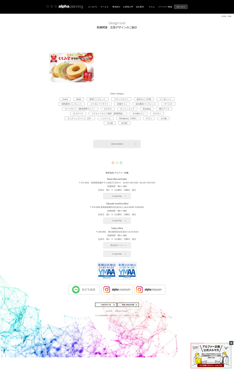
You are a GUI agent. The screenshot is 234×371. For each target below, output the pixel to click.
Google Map (117, 196)
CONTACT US (106, 305)
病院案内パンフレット (72, 104)
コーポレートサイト (99, 104)
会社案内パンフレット (146, 104)
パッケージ (106, 118)
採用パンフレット (98, 99)
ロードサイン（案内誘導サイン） (80, 109)
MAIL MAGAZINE (128, 305)
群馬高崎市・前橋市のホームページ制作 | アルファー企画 (119, 315)
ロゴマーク (78, 113)
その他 (163, 118)
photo (78, 99)
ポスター (157, 113)
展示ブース (164, 109)
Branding (147, 109)
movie (65, 99)
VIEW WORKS (117, 144)
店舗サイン (122, 104)
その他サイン (138, 113)
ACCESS (109, 311)
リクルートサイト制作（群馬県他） (108, 113)
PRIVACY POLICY (121, 311)
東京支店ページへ (116, 245)
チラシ (149, 118)
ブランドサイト (121, 99)
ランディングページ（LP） (79, 118)
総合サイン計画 (144, 99)
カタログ (108, 109)
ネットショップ (127, 109)
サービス (168, 104)
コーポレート (165, 99)
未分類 (124, 123)
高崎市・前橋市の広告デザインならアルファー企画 (65, 7)
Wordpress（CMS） (128, 118)
